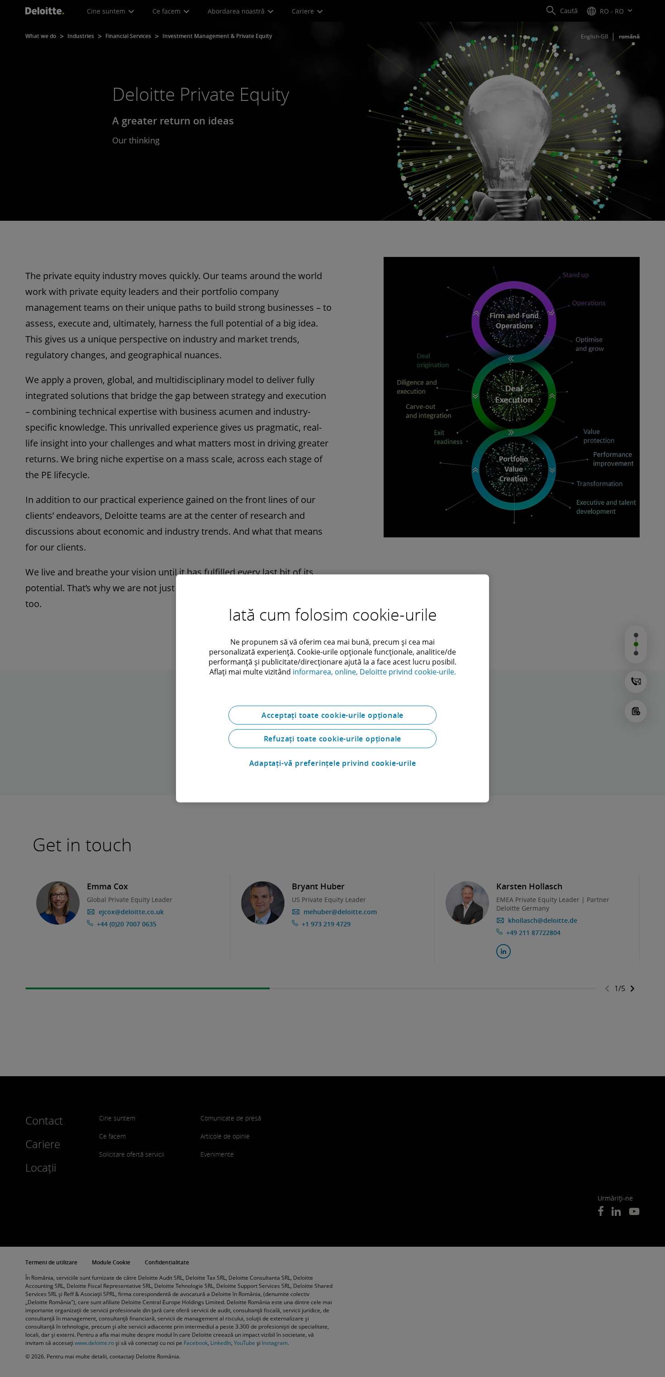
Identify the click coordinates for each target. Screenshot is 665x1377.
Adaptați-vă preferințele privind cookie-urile (332, 763)
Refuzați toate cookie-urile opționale (333, 739)
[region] (332, 688)
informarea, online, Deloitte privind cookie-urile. (374, 672)
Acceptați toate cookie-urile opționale (332, 715)
